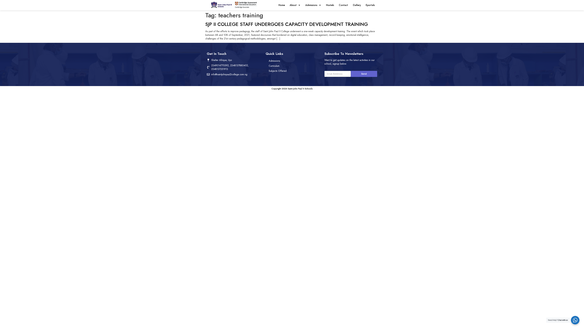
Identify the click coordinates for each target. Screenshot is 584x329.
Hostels (330, 5)
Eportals (370, 5)
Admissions (311, 5)
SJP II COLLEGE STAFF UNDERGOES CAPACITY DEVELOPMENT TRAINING (286, 24)
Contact (343, 5)
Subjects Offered (278, 71)
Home (281, 5)
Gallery (357, 5)
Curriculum (274, 66)
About (293, 5)
